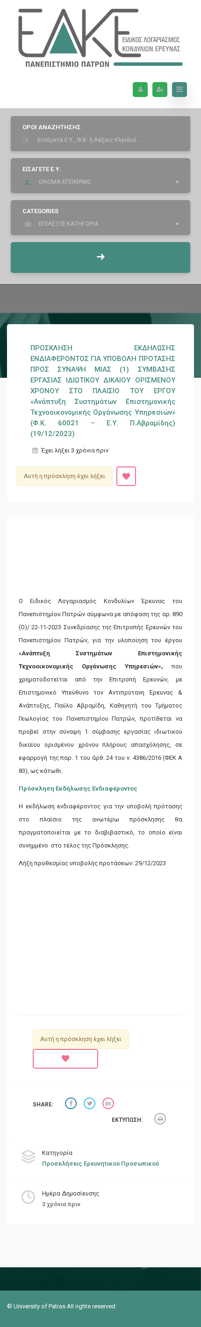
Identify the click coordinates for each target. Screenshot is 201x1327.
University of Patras (40, 1306)
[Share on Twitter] (91, 1104)
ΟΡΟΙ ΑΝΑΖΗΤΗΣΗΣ (51, 127)
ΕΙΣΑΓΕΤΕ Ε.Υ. (41, 169)
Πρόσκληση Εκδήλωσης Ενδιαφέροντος (78, 788)
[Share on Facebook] (72, 1104)
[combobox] (103, 182)
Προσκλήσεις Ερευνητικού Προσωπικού (100, 1163)
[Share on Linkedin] (109, 1104)
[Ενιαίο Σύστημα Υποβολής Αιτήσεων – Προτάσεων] (100, 35)
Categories (40, 211)
